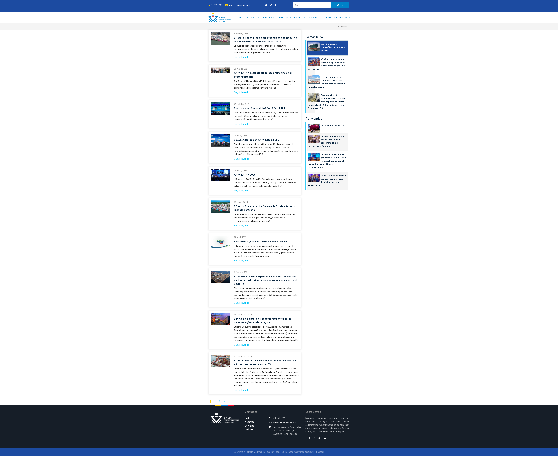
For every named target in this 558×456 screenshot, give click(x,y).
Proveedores (284, 17)
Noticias (298, 17)
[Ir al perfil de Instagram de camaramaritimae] (266, 5)
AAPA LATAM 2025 (245, 174)
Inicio (240, 17)
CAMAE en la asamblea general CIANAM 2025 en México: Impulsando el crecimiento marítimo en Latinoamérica (327, 161)
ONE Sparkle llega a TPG (333, 125)
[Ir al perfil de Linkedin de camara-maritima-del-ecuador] (276, 5)
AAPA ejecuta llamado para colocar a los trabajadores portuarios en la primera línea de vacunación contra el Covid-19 (265, 280)
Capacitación (340, 17)
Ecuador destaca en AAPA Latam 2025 (256, 139)
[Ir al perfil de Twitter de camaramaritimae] (271, 5)
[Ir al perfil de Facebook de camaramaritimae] (260, 5)
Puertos (327, 17)
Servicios (249, 426)
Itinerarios (314, 17)
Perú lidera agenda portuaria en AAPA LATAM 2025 (263, 241)
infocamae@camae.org (284, 422)
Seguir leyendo (241, 57)
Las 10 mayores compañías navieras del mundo (333, 47)
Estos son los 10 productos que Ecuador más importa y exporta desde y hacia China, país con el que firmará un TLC (326, 101)
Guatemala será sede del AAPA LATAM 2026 (259, 108)
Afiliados (267, 17)
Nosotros (251, 17)
